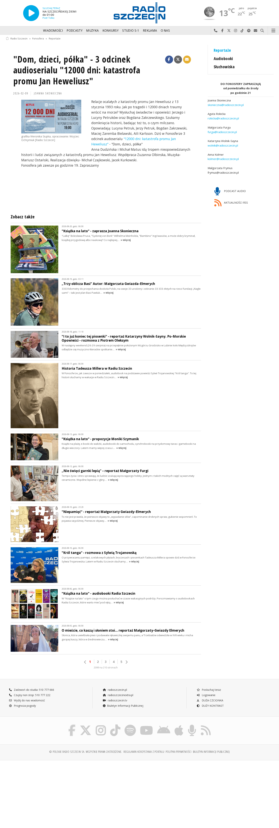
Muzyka (92, 31)
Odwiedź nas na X (229, 30)
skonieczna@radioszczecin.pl (226, 105)
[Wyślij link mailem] (187, 60)
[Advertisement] (38, 792)
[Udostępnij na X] (178, 60)
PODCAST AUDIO (234, 191)
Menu (273, 30)
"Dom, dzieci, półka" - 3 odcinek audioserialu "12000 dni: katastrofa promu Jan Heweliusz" (76, 70)
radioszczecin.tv (117, 700)
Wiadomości (53, 31)
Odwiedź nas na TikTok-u (242, 30)
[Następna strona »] (126, 662)
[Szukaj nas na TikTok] (115, 725)
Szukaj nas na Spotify (249, 30)
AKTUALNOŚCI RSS (235, 202)
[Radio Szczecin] (139, 13)
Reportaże (55, 38)
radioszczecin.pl (117, 690)
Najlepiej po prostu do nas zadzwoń (215, 30)
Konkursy (110, 31)
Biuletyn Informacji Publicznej (125, 705)
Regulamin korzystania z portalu (144, 752)
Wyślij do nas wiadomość (255, 30)
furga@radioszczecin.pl (222, 132)
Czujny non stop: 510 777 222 (31, 695)
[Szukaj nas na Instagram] (101, 725)
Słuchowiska (224, 66)
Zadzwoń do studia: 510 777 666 (33, 690)
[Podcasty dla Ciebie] (192, 725)
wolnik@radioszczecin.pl (223, 145)
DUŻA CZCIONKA (212, 700)
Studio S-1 (130, 31)
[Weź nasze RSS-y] (206, 725)
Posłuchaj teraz (211, 690)
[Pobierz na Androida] (163, 725)
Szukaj (262, 30)
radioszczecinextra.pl (120, 695)
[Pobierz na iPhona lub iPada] (178, 725)
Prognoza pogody (24, 705)
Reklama (150, 31)
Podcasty (74, 31)
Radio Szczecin (19, 38)
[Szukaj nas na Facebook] (72, 725)
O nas (165, 31)
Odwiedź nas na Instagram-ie (235, 30)
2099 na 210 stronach (106, 667)
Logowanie (208, 695)
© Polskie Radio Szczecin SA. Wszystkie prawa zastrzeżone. (85, 752)
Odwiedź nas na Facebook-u (222, 30)
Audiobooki (223, 58)
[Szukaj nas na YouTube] (146, 725)
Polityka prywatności (178, 752)
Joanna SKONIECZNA (48, 93)
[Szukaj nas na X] (86, 725)
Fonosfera (38, 38)
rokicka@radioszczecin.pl (223, 118)
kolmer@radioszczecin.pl (223, 159)
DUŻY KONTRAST (212, 705)
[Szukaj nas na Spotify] (130, 725)
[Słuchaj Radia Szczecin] (31, 13)
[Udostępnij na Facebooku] (169, 60)
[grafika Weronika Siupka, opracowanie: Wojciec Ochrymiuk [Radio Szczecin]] (51, 116)
